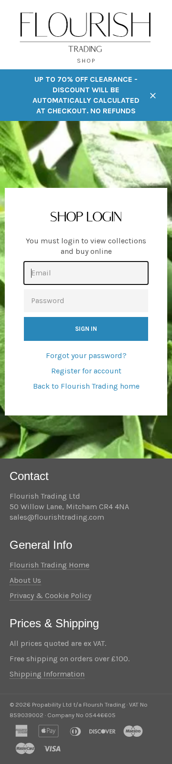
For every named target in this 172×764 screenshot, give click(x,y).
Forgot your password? (86, 355)
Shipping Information (47, 673)
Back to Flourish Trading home (86, 386)
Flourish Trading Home (49, 564)
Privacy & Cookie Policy (50, 595)
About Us (25, 580)
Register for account (86, 370)
